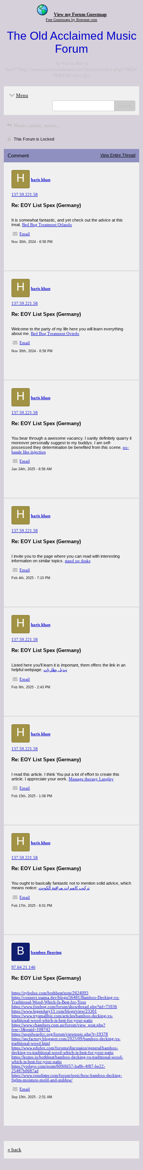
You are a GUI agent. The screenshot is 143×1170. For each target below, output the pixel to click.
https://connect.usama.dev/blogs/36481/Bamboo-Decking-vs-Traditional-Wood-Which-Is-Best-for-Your (65, 999)
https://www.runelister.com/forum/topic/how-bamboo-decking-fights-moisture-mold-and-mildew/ (66, 1077)
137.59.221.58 (24, 194)
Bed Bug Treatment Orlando (47, 224)
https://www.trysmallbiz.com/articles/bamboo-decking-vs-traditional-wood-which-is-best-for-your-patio (62, 1018)
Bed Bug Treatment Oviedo (55, 333)
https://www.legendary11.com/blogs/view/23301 (54, 1011)
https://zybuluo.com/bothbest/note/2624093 (49, 992)
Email (24, 233)
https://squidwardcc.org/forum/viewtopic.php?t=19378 (59, 1034)
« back (14, 1149)
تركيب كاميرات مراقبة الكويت (64, 887)
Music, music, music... (36, 125)
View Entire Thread (117, 155)
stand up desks (77, 560)
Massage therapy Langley (91, 779)
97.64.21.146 (23, 967)
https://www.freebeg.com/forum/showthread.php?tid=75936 (64, 1006)
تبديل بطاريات (55, 669)
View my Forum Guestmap (80, 14)
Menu (22, 95)
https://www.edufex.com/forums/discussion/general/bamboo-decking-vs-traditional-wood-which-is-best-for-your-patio (64, 1050)
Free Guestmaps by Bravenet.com (71, 20)
